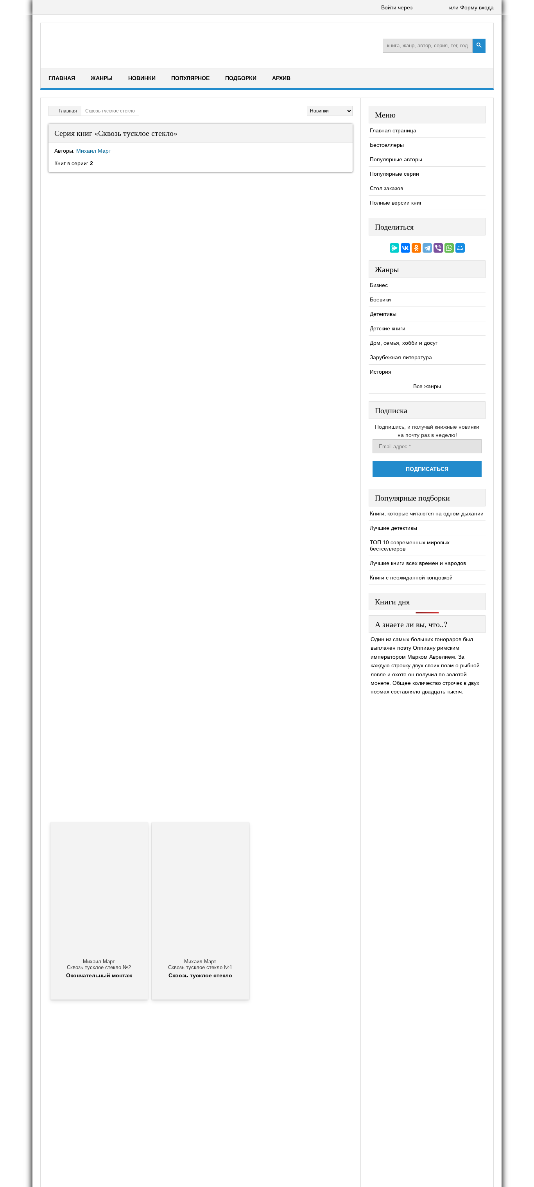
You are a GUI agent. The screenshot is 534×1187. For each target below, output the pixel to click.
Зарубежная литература (401, 357)
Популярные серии (394, 174)
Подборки (240, 78)
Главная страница (393, 130)
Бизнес (379, 285)
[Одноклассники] (416, 248)
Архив (281, 78)
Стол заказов (386, 188)
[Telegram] (427, 248)
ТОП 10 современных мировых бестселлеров (410, 545)
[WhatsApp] (449, 248)
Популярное (190, 78)
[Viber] (438, 248)
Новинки (142, 78)
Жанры (102, 78)
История (380, 372)
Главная (61, 78)
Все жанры (427, 386)
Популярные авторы (396, 159)
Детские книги (387, 328)
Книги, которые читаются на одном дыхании (427, 513)
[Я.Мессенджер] (394, 248)
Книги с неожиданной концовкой (411, 577)
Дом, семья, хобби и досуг (403, 343)
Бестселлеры (387, 145)
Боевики (380, 299)
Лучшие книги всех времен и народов (418, 563)
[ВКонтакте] (405, 248)
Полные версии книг (396, 203)
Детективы (383, 314)
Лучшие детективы (393, 528)
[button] (419, 8)
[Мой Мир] (460, 248)
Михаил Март (93, 151)
